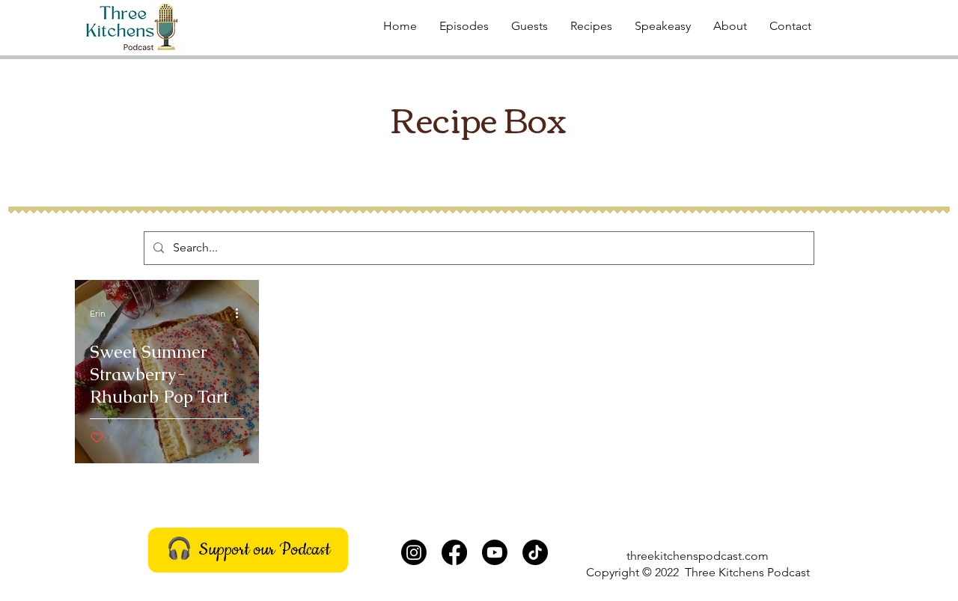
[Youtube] (494, 552)
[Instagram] (414, 552)
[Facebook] (454, 552)
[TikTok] (535, 552)
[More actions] (242, 313)
